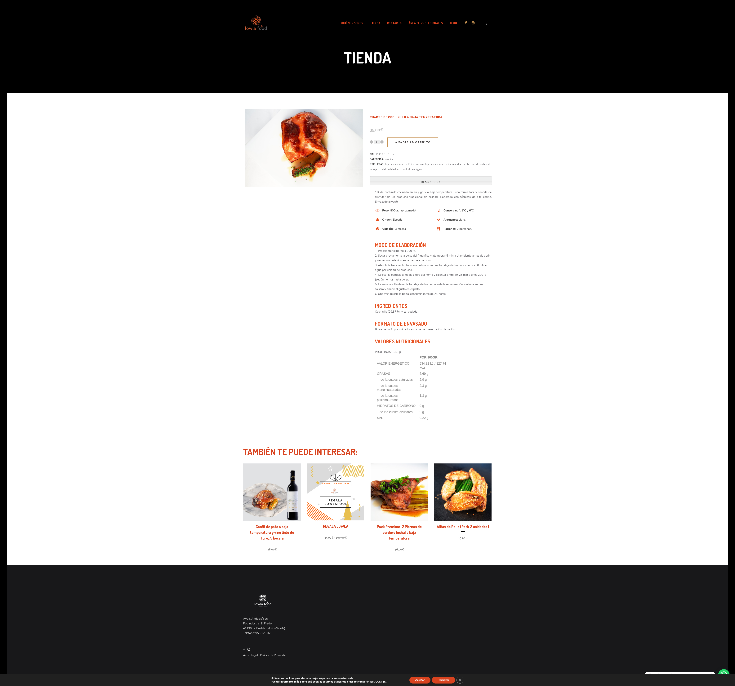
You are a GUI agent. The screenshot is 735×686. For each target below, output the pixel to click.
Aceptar (420, 680)
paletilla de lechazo (390, 169)
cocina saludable (452, 164)
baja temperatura (394, 164)
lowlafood (484, 164)
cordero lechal (470, 164)
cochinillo (409, 164)
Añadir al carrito (413, 142)
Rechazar (443, 680)
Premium (389, 159)
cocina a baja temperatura (429, 164)
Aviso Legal (250, 655)
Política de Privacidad (273, 655)
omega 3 (374, 169)
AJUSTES (380, 682)
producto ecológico (412, 169)
